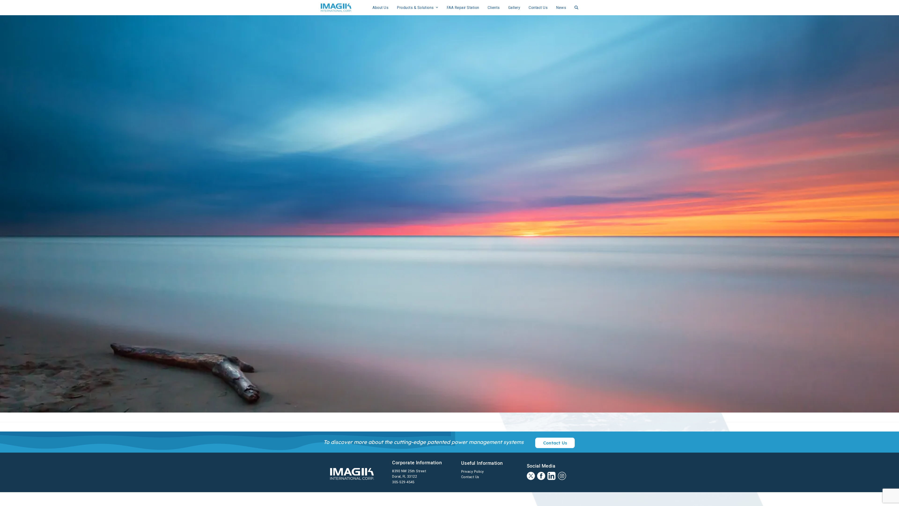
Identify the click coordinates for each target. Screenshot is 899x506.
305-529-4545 (403, 482)
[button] (576, 8)
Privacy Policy (472, 472)
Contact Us (470, 477)
